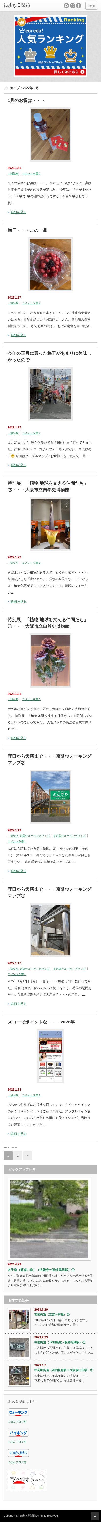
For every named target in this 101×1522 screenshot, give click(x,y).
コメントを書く (31, 173)
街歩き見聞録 (27, 1515)
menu (91, 5)
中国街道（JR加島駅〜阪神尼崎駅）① (59, 1342)
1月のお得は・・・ (26, 100)
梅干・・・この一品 (27, 230)
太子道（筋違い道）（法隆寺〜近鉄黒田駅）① (41, 1270)
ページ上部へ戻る (95, 1516)
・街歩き (13, 562)
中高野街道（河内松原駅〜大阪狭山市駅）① (63, 1370)
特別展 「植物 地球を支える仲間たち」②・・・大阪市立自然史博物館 (48, 486)
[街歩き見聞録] (24, 5)
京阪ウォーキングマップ (35, 835)
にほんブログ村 (17, 1421)
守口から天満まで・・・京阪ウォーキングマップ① (49, 892)
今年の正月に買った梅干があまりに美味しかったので (49, 356)
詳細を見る (18, 212)
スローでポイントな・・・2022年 (41, 1022)
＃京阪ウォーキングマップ (69, 835)
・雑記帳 (13, 173)
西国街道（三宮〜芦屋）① (52, 1314)
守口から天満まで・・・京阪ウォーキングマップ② (49, 759)
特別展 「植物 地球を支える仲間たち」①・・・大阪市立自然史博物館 (48, 623)
